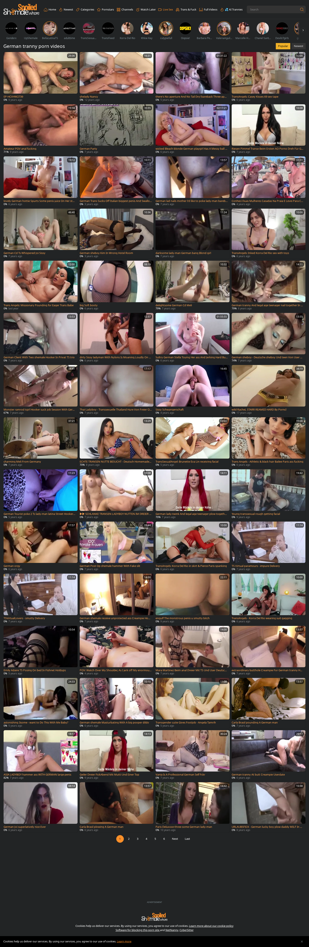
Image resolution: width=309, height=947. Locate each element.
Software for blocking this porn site (138, 930)
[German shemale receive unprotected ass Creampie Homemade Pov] (117, 599)
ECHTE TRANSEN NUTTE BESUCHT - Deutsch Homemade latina (115, 461)
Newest (298, 46)
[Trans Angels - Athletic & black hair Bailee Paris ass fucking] (269, 442)
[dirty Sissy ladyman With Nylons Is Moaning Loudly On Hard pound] (117, 338)
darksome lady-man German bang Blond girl (183, 253)
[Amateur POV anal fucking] (41, 129)
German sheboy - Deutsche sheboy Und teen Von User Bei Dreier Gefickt (267, 357)
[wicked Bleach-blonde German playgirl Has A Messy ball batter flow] (193, 129)
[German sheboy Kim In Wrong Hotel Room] (117, 234)
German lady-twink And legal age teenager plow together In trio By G (191, 514)
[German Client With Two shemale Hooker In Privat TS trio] (41, 338)
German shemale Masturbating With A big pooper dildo (114, 722)
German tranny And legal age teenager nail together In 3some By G (268, 305)
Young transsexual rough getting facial (256, 514)
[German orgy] (41, 547)
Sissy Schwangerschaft (170, 409)
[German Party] (117, 129)
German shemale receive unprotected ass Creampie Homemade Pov (115, 618)
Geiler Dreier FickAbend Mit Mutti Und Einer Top (109, 774)
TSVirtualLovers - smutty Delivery (24, 618)
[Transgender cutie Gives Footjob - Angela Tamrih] (193, 703)
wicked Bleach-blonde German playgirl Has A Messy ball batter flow (191, 148)
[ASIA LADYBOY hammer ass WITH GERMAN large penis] (41, 755)
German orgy (12, 566)
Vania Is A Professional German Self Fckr (180, 774)
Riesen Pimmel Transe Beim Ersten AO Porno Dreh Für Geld (267, 148)
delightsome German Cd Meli (174, 305)
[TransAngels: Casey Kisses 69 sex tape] (269, 77)
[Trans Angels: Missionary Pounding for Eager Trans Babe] (41, 286)
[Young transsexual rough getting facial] (269, 494)
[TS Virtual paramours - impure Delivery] (269, 547)
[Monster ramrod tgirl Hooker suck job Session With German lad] (41, 390)
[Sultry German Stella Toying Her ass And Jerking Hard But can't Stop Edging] (193, 338)
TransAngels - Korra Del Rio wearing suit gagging (262, 618)
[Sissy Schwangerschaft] (193, 390)
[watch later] (8, 57)
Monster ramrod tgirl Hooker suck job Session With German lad (39, 409)
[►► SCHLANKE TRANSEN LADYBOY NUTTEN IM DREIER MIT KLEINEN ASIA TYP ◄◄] (117, 494)
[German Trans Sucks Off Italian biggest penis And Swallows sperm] (117, 181)
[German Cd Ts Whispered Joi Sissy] (41, 234)
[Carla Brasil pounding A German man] (269, 703)
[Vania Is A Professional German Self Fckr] (193, 755)
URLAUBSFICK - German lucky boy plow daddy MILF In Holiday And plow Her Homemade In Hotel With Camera (268, 826)
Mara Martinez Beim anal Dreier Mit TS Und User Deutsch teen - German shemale (191, 670)
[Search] (301, 9)
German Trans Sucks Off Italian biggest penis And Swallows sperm (116, 201)
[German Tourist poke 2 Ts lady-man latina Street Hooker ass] (41, 494)
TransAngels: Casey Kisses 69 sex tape (255, 96)
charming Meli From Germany (22, 461)
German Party (88, 148)
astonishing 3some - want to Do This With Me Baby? (36, 722)
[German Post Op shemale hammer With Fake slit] (117, 547)
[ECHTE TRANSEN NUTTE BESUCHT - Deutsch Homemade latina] (117, 442)
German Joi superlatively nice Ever (25, 826)
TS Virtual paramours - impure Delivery (256, 566)
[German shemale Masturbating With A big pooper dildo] (117, 703)
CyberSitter (187, 930)
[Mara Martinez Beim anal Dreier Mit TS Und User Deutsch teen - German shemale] (193, 651)
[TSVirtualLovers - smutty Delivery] (41, 599)
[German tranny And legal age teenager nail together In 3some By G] (269, 286)
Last (187, 839)
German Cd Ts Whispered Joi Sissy (24, 253)
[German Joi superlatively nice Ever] (41, 807)
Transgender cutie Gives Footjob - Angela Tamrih (186, 722)
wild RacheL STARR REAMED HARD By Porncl (259, 409)
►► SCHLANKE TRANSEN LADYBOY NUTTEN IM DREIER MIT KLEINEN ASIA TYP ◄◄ (116, 514)
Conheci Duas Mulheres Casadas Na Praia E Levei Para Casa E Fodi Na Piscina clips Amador (268, 201)
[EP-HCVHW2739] (41, 77)
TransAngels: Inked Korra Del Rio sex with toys (260, 253)
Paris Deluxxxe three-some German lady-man (184, 826)
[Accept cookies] (302, 941)
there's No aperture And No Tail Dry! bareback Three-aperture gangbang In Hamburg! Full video (191, 96)
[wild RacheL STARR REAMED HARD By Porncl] (269, 390)
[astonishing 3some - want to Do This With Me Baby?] (41, 703)
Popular (283, 46)
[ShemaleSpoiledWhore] (21, 9)
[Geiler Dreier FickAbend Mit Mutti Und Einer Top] (117, 755)
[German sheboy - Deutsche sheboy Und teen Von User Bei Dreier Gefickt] (269, 338)
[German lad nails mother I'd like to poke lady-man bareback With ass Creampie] (193, 181)
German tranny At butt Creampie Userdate (258, 774)
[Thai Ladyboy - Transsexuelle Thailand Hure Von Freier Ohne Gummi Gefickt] (117, 390)
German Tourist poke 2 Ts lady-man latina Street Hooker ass (39, 514)
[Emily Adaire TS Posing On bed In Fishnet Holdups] (41, 651)
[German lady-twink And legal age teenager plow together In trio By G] (193, 494)
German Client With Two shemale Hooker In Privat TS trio (39, 357)
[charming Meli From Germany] (41, 442)
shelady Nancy (89, 96)
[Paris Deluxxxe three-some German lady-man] (193, 807)
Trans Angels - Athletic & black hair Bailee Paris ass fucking (267, 461)
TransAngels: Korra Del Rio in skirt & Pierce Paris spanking (191, 566)
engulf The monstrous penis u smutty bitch (183, 618)
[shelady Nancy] (117, 77)
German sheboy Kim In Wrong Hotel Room (106, 253)
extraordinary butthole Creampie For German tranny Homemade (267, 670)
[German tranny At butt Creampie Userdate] (269, 755)
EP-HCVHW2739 (13, 96)
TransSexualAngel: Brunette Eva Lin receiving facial (187, 461)
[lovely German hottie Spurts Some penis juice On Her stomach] (41, 181)
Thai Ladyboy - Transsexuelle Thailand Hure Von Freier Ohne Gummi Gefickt (115, 409)
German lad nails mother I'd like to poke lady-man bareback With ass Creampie (191, 201)
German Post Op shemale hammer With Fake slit (110, 566)
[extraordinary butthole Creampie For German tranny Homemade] (269, 651)
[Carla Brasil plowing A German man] (117, 807)
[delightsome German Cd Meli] (193, 286)
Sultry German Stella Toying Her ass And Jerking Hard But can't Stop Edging (191, 357)
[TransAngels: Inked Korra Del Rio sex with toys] (269, 234)
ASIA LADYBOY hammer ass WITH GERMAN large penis (37, 774)
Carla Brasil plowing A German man (101, 826)
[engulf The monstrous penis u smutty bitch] (193, 599)
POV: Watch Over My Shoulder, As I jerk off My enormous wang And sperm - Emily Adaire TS (115, 670)
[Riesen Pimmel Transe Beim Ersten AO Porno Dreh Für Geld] (269, 129)
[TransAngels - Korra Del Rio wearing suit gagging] (269, 599)
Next (175, 839)
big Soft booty (89, 305)
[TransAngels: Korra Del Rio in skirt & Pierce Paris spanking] (193, 547)
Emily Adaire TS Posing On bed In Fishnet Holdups (35, 670)
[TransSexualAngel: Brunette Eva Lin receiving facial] (193, 442)
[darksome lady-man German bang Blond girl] (193, 234)
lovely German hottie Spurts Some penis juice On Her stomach (39, 201)
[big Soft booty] (117, 286)
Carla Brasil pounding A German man (255, 722)
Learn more (124, 941)
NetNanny (171, 930)
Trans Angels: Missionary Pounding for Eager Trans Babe (39, 305)
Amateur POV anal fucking (20, 148)
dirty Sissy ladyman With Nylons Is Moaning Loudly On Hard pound (115, 357)
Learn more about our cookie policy (211, 926)
